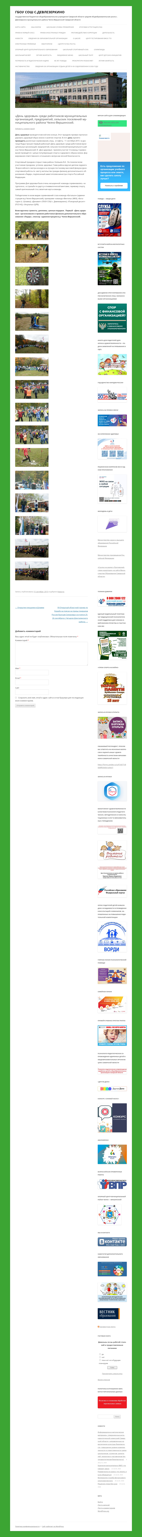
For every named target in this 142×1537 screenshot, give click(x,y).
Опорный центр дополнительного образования (36, 49)
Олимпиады (99, 49)
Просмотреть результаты (112, 1373)
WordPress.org (103, 1511)
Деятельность (108, 33)
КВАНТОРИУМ (46, 44)
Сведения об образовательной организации (47, 38)
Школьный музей (23, 55)
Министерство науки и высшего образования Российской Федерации (111, 543)
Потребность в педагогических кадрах (32, 61)
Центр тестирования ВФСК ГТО (98, 38)
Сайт (17, 688)
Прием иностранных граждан (53, 33)
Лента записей (104, 1505)
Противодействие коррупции (84, 33)
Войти (100, 1502)
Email (18, 678)
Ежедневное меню (65, 55)
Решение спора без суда (107, 1484)
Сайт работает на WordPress (53, 1526)
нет (103, 1357)
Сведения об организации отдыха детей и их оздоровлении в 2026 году (66, 66)
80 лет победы (60, 61)
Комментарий (22, 640)
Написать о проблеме (114, 186)
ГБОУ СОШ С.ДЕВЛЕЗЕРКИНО (40, 12)
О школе (76, 38)
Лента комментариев (106, 1508)
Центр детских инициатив (110, 55)
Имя (17, 668)
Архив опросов (104, 1380)
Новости (19, 38)
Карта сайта (20, 27)
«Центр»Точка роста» (67, 44)
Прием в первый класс (25, 33)
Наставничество (22, 66)
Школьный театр (86, 55)
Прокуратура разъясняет (82, 61)
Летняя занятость (44, 55)
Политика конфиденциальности (27, 1526)
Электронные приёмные (25, 44)
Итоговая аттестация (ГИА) (90, 27)
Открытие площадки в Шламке (29, 607)
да (103, 1354)
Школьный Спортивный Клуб (75, 49)
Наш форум (36, 27)
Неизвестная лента (107, 1327)
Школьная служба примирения (60, 27)
